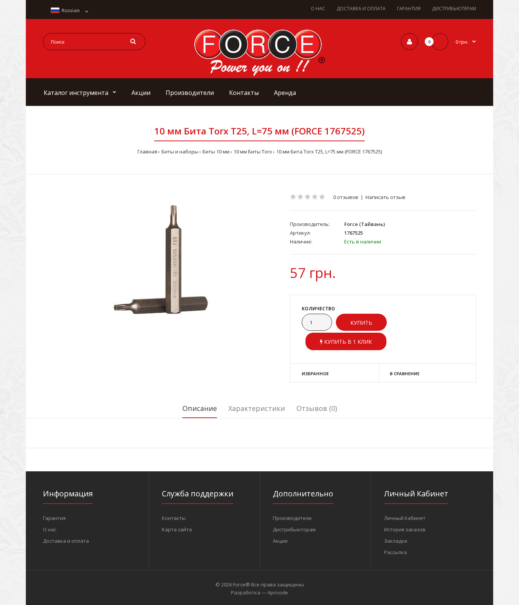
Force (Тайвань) (364, 224)
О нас (49, 529)
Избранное (315, 373)
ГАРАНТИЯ (409, 8)
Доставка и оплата (66, 540)
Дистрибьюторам (294, 529)
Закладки (395, 540)
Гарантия (54, 518)
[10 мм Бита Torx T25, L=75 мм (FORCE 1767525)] (160, 259)
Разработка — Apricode (259, 592)
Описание (199, 408)
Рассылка (395, 552)
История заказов (405, 529)
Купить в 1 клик (347, 341)
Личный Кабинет (405, 518)
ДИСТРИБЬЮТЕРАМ (454, 8)
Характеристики (256, 408)
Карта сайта (177, 529)
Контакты (174, 518)
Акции (280, 540)
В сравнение (404, 373)
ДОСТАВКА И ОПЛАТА (361, 8)
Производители (292, 518)
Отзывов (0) (316, 408)
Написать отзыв (385, 197)
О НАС (318, 8)
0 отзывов (345, 197)
